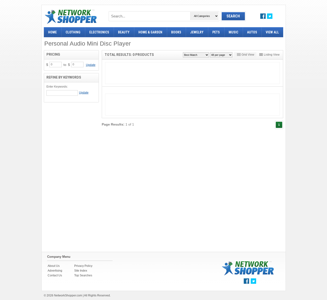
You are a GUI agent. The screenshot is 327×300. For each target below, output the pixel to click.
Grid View (248, 54)
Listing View (272, 54)
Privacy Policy (83, 266)
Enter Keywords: (57, 86)
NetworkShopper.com (68, 295)
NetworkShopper (71, 16)
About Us (54, 266)
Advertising (55, 270)
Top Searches (83, 275)
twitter (269, 16)
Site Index (80, 270)
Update (91, 65)
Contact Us (55, 275)
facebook (263, 16)
